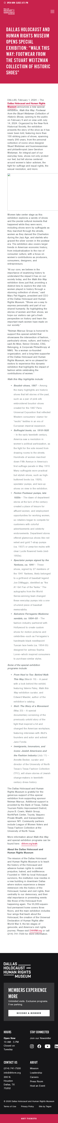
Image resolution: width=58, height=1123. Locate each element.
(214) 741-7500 (12, 1068)
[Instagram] (32, 1046)
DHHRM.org (36, 930)
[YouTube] (47, 1046)
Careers (34, 1077)
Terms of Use (10, 1106)
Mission (34, 1068)
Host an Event (37, 1085)
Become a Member (29, 1013)
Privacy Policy (27, 1106)
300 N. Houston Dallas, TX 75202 (9, 1083)
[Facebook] (39, 1046)
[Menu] (52, 11)
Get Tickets (29, 1118)
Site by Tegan (45, 1106)
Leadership (36, 1072)
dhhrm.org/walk (29, 843)
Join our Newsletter (40, 1038)
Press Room (36, 1081)
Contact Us (10, 1062)
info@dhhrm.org (12, 1072)
